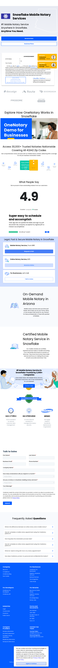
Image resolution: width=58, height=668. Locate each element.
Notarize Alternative (8, 631)
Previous (46, 232)
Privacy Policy (37, 658)
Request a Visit (29, 251)
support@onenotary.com (36, 635)
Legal (4, 609)
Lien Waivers (33, 610)
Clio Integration (34, 579)
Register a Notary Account (34, 594)
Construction (6, 611)
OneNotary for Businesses (34, 570)
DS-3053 (32, 618)
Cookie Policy (20, 660)
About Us (5, 569)
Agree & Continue (31, 663)
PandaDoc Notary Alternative (7, 636)
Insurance (5, 613)
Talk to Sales (29, 279)
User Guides (6, 576)
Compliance (6, 572)
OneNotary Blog (7, 574)
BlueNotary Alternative (9, 639)
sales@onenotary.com (36, 632)
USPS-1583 (32, 612)
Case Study (33, 581)
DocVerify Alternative (8, 633)
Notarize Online (29, 265)
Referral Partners (34, 577)
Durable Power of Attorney (34, 615)
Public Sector (6, 615)
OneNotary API (7, 594)
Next (48, 232)
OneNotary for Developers (7, 591)
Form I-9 (32, 621)
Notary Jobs (33, 600)
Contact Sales (29, 386)
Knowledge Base (34, 598)
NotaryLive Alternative (9, 641)
